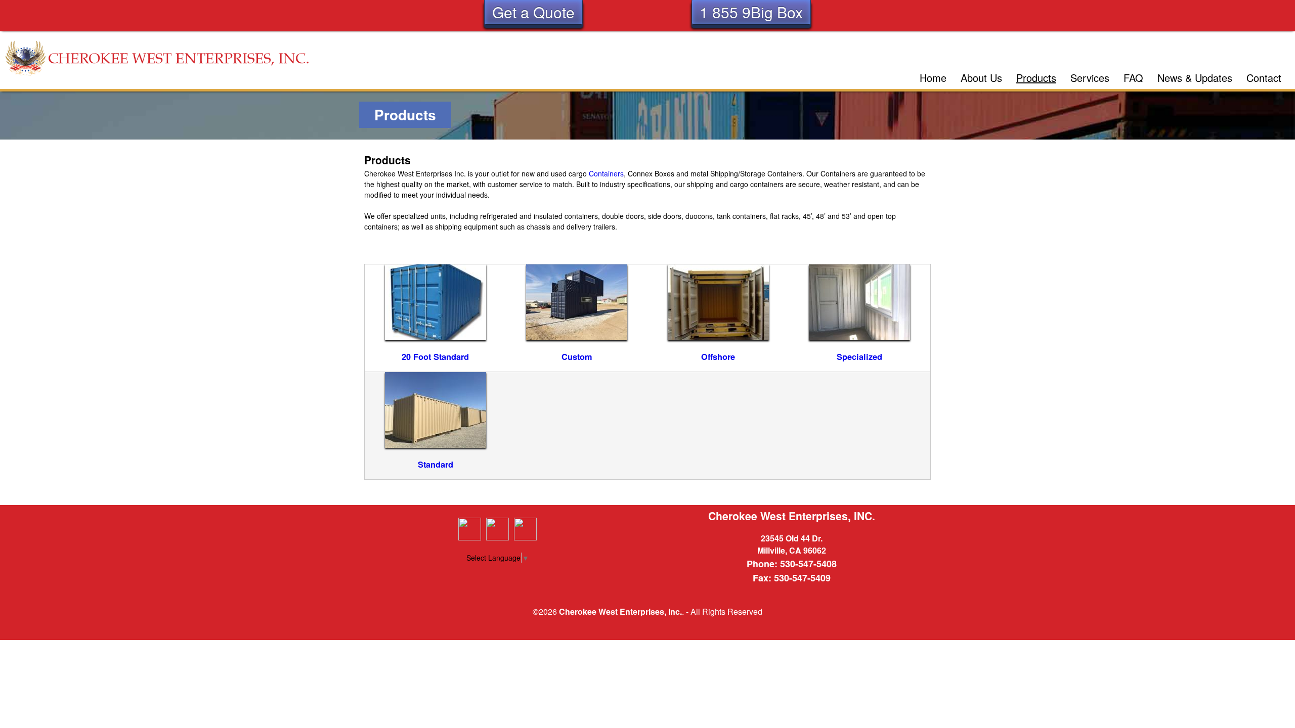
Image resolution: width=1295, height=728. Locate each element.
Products (1036, 77)
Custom (577, 356)
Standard (435, 464)
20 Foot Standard (435, 356)
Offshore (718, 356)
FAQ (1133, 77)
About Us (981, 77)
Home (933, 77)
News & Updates (1194, 77)
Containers (606, 173)
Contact (1263, 77)
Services (1089, 77)
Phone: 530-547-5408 (792, 563)
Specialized (859, 356)
